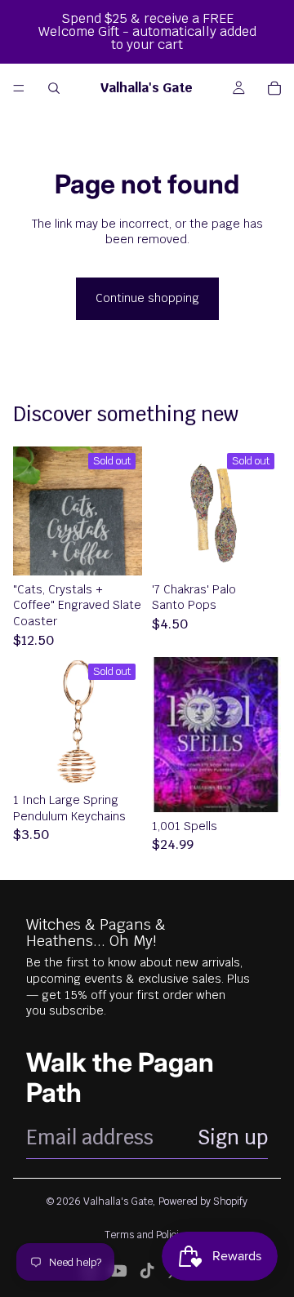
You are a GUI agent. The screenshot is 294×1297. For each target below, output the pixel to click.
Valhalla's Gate (118, 1201)
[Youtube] (118, 1271)
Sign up (233, 1137)
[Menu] (19, 88)
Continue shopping (147, 298)
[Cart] (274, 88)
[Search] (54, 88)
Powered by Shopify (202, 1201)
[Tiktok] (147, 1271)
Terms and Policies (147, 1234)
